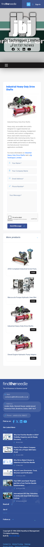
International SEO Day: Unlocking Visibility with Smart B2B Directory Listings (26, 496)
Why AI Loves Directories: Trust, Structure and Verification (25, 472)
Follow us (7, 519)
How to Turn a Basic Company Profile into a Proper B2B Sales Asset (25, 450)
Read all (6, 504)
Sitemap (27, 544)
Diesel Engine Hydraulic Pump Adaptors (22, 355)
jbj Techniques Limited (22, 40)
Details (33, 272)
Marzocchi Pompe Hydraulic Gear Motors (23, 297)
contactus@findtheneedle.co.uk (16, 397)
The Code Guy (14, 536)
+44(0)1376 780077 (20, 415)
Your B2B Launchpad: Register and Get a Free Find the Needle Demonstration (25, 483)
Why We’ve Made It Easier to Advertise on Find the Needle (24, 461)
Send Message (15, 226)
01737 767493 (23, 45)
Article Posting (17, 544)
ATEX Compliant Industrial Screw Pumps (23, 269)
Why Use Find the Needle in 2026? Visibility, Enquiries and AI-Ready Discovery (26, 437)
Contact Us (7, 544)
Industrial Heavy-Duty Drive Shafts (20, 326)
